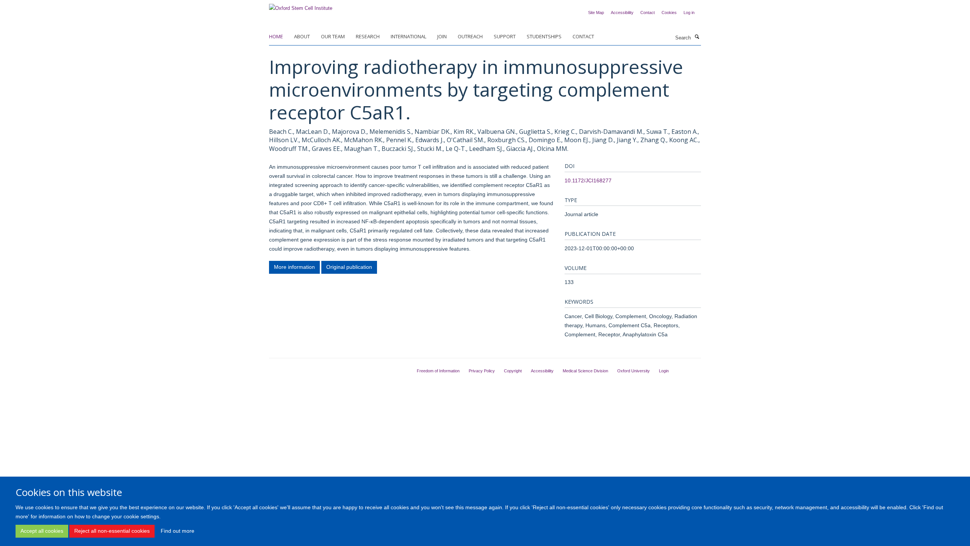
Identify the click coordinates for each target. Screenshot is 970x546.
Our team (333, 36)
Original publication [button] (349, 267)
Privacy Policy (482, 371)
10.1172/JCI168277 (588, 180)
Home (276, 36)
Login (664, 371)
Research (368, 36)
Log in (689, 12)
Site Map (596, 12)
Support (505, 36)
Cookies (669, 12)
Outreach (470, 36)
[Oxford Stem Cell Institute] (300, 6)
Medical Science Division (585, 371)
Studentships (544, 36)
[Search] (697, 37)
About (302, 36)
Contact (647, 12)
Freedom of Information (438, 371)
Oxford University (633, 371)
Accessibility (622, 12)
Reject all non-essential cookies (112, 531)
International (408, 36)
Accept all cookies (41, 531)
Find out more (177, 531)
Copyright (513, 371)
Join (442, 36)
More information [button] (294, 267)
